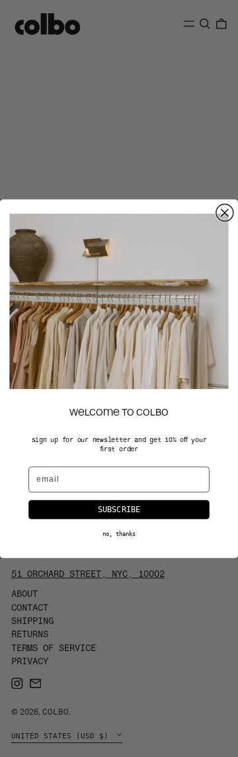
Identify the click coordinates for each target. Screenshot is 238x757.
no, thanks (119, 533)
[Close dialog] (224, 212)
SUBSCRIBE (119, 508)
